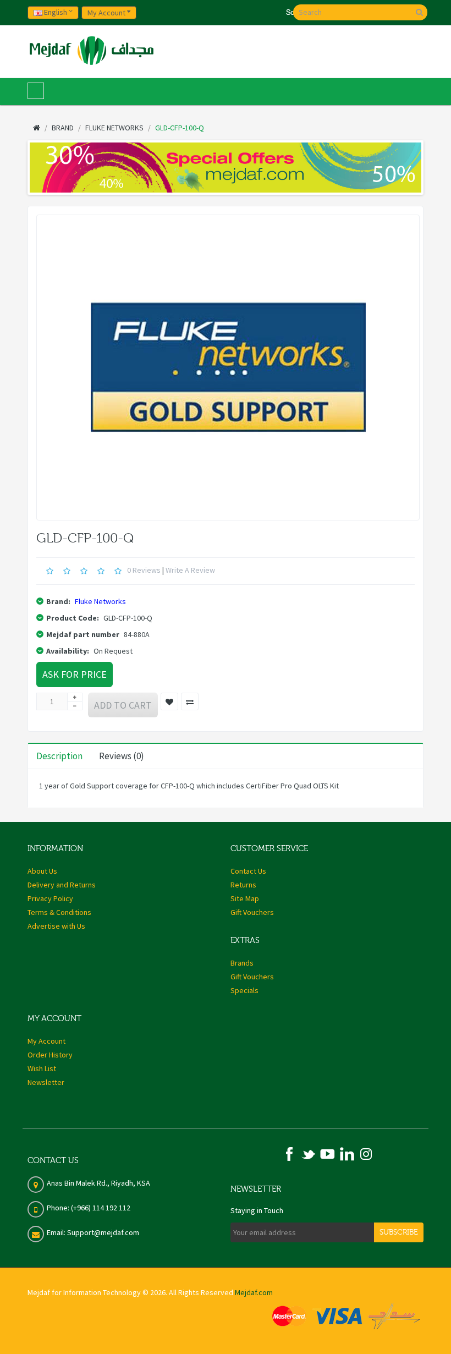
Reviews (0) (121, 756)
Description (59, 756)
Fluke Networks (100, 601)
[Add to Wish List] (169, 701)
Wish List (42, 1068)
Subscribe (399, 1232)
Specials (244, 990)
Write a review (190, 570)
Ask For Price (74, 674)
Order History (50, 1055)
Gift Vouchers (252, 912)
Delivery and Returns (62, 885)
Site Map (244, 898)
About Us (42, 871)
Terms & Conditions (59, 912)
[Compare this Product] (190, 701)
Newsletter (46, 1082)
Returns (243, 885)
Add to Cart (123, 705)
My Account (46, 1041)
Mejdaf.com (254, 1292)
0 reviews (144, 570)
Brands (242, 963)
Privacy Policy (50, 898)
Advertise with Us (56, 926)
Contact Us (248, 871)
